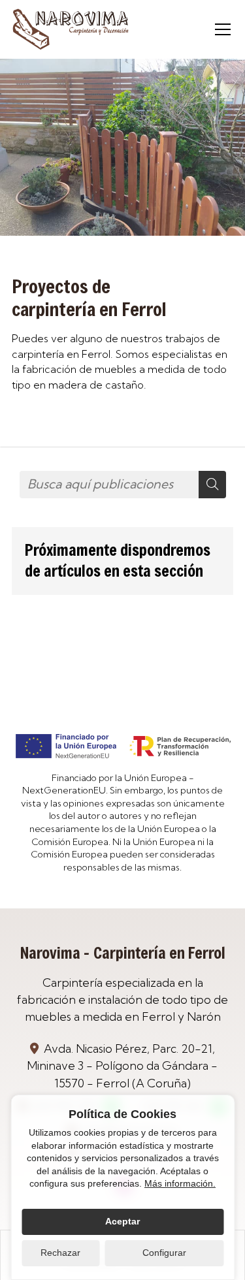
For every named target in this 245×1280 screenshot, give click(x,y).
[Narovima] (70, 29)
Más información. (180, 1183)
